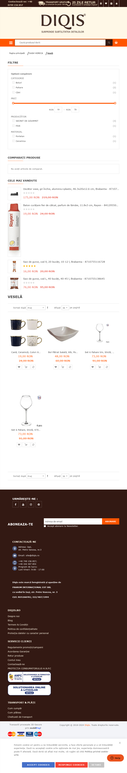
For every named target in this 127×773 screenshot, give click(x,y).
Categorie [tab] (17, 78)
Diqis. (88, 725)
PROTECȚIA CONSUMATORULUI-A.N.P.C (29, 668)
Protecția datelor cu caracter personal (28, 633)
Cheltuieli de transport (20, 717)
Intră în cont (116, 3)
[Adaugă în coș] (26, 367)
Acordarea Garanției (18, 651)
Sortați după (19, 307)
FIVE (66, 125)
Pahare (66, 87)
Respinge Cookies (72, 765)
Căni (66, 92)
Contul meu (100, 3)
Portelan (66, 136)
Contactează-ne (16, 664)
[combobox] (63, 42)
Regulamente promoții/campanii (25, 647)
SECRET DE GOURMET (66, 120)
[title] (15, 504)
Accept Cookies (38, 765)
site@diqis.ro (24, 8)
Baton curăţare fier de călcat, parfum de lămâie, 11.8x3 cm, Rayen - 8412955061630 (71, 205)
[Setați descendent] (47, 307)
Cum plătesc (14, 712)
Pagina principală (17, 53)
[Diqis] (64, 12)
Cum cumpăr (15, 708)
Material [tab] (16, 132)
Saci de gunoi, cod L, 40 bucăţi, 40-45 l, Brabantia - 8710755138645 (64, 278)
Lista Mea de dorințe (106, 3)
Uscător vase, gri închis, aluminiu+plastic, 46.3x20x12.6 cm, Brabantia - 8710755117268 (71, 188)
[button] (19, 367)
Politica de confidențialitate (22, 629)
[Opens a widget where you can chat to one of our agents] (115, 758)
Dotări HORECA (36, 53)
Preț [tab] (14, 98)
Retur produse (15, 655)
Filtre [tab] (13, 62)
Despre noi (14, 616)
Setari (96, 765)
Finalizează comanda (111, 3)
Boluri (66, 82)
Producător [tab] (18, 116)
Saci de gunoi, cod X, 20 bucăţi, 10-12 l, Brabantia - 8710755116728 (64, 261)
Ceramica (66, 141)
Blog (10, 620)
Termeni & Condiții (18, 624)
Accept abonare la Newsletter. (62, 526)
